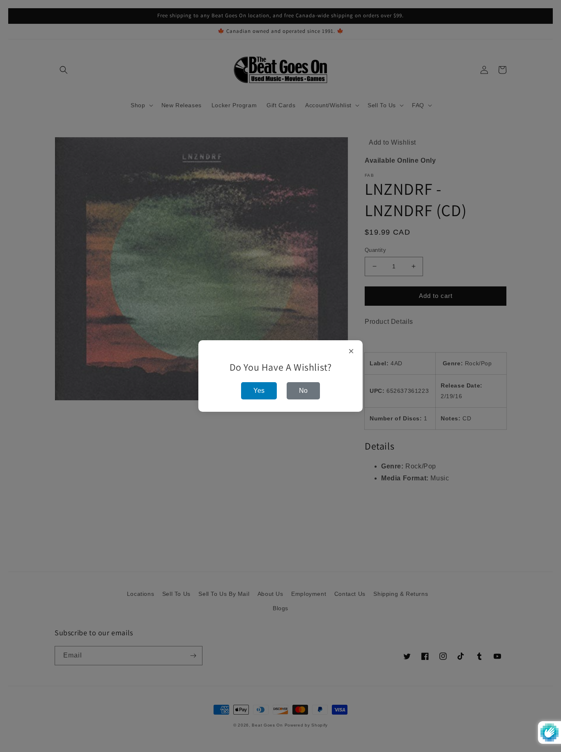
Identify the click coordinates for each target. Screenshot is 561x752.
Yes (258, 390)
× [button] (351, 351)
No (303, 390)
